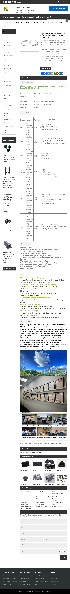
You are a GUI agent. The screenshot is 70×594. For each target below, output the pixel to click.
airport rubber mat (8, 131)
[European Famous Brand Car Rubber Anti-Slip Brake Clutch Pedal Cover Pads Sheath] (49, 464)
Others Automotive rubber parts (7, 65)
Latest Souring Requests (42, 576)
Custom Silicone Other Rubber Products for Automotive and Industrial (7, 207)
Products (18, 17)
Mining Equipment (7, 114)
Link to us (54, 578)
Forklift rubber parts (8, 97)
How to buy (6, 576)
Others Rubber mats (8, 73)
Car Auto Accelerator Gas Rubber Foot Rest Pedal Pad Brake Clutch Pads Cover (37, 470)
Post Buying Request (58, 8)
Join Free (58, 2)
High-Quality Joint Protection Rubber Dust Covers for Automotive (61, 470)
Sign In (65, 2)
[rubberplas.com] (11, 2)
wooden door (7, 102)
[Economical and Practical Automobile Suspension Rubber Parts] (49, 478)
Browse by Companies (10, 581)
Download (30, 17)
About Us (10, 17)
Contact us (54, 581)
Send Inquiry (38, 17)
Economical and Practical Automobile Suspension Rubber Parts (49, 484)
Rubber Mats (7, 105)
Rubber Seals (8, 85)
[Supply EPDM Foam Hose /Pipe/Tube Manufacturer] (37, 478)
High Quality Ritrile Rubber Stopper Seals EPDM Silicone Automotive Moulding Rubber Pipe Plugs (9, 232)
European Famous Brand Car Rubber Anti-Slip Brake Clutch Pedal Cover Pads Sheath (49, 470)
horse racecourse (7, 90)
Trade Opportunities (25, 578)
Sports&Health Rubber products (9, 80)
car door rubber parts (8, 37)
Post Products (23, 581)
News (24, 17)
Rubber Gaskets (8, 126)
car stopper (7, 49)
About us (53, 576)
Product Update (39, 578)
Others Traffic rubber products (8, 54)
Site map (53, 584)
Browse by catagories (10, 578)
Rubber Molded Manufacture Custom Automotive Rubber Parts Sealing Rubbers (61, 484)
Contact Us (48, 17)
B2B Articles (7, 584)
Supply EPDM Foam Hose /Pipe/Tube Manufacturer (36, 484)
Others (6, 59)
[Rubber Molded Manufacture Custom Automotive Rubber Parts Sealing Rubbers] (62, 478)
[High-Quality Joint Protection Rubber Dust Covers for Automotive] (62, 464)
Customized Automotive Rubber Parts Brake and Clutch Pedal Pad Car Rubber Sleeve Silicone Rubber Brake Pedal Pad (25, 470)
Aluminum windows (7, 121)
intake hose (7, 109)
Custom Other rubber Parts (8, 44)
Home (5, 17)
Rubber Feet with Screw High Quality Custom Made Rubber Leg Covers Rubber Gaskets (25, 484)
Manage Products (24, 584)
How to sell (22, 576)
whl (40, 452)
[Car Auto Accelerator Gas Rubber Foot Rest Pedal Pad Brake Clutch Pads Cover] (37, 464)
